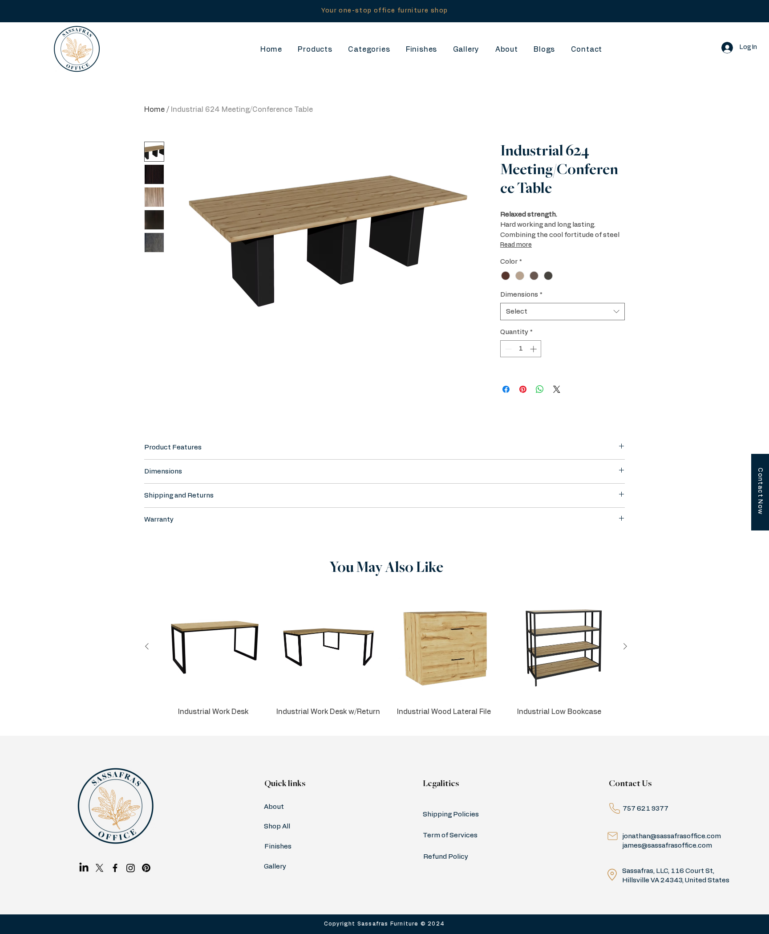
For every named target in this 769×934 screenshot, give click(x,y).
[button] (369, 49)
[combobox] (562, 311)
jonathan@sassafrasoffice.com (671, 836)
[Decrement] (508, 349)
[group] (386, 660)
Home (154, 109)
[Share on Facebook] (506, 389)
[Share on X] (556, 389)
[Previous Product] (147, 646)
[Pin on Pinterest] (523, 389)
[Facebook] (115, 867)
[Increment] (534, 349)
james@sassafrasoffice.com (667, 845)
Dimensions (521, 294)
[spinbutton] (521, 349)
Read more (516, 245)
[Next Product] (625, 646)
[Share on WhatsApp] (539, 389)
